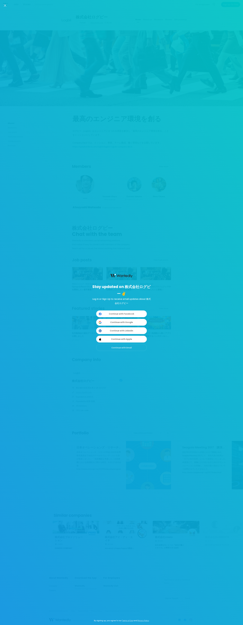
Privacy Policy (143, 620)
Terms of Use (127, 620)
